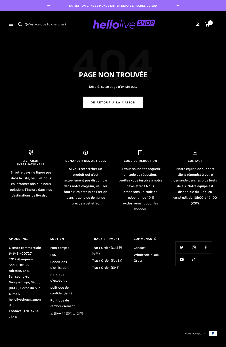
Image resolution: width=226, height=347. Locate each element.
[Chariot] (207, 24)
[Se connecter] (198, 24)
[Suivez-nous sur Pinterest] (206, 247)
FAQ (53, 255)
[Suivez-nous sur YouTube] (181, 260)
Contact (140, 248)
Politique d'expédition (60, 277)
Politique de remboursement (62, 303)
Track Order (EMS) (105, 267)
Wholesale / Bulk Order (147, 257)
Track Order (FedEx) (107, 260)
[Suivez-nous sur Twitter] (181, 247)
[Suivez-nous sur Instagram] (194, 247)
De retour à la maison (113, 102)
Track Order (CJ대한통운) (107, 250)
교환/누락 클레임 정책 (66, 313)
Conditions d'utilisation (59, 264)
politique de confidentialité (61, 290)
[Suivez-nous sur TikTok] (194, 260)
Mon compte (59, 248)
